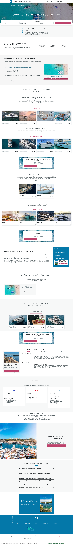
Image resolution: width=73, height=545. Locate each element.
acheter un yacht (27, 523)
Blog (51, 1)
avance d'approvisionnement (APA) (9, 77)
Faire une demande (60, 1)
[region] (36, 543)
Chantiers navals (55, 523)
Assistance (48, 1)
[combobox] (28, 23)
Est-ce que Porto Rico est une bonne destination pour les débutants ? (30, 468)
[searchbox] (28, 23)
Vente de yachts (25, 1)
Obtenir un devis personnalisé (56, 78)
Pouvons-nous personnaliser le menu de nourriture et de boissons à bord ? (31, 487)
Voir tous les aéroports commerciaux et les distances (42, 359)
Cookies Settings (50, 543)
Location (20, 1)
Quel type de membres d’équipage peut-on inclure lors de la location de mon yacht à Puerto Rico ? (34, 473)
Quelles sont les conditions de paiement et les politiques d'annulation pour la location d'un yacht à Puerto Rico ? (35, 481)
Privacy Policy (12, 536)
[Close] (72, 543)
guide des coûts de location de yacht (10, 81)
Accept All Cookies (61, 543)
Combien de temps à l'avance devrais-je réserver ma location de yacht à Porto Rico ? (32, 475)
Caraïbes (46, 34)
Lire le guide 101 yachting (63, 263)
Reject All (56, 543)
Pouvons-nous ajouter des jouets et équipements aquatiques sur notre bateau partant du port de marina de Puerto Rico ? (35, 485)
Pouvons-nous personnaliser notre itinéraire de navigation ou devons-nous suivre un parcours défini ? (35, 478)
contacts (56, 445)
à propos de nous (45, 523)
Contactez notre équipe (8, 80)
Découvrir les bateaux (62, 23)
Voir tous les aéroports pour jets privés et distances (41, 368)
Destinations (15, 1)
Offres (30, 1)
